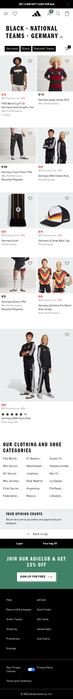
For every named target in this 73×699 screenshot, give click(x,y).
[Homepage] (36, 15)
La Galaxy (56, 481)
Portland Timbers (55, 489)
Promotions (13, 639)
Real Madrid (34, 481)
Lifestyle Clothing (55, 496)
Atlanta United (59, 466)
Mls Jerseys (11, 481)
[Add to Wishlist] (30, 62)
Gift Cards (42, 619)
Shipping (11, 629)
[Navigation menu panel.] (5, 13)
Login (19, 543)
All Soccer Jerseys (9, 474)
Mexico (31, 496)
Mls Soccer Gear (10, 466)
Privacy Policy (45, 667)
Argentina (32, 488)
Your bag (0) (50, 543)
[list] (30, 49)
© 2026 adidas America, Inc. (36, 694)
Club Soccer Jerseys (11, 489)
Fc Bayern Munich (33, 459)
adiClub (41, 600)
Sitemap (11, 648)
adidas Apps (44, 629)
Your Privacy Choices (13, 669)
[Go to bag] (67, 13)
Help (9, 600)
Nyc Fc (54, 473)
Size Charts (43, 639)
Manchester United (34, 466)
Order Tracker (14, 619)
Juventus (32, 473)
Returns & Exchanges (18, 609)
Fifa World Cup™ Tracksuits (10, 459)
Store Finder (44, 609)
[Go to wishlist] (14, 13)
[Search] (58, 13)
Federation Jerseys (10, 496)
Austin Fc (56, 458)
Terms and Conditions (19, 681)
